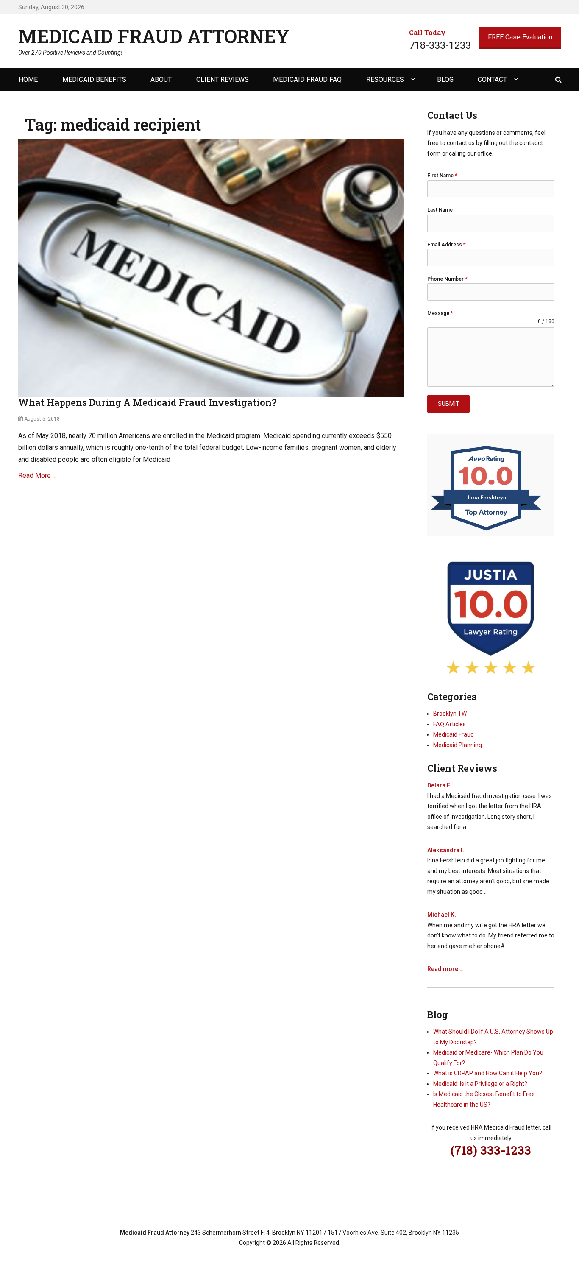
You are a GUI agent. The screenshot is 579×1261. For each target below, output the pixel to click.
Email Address (446, 245)
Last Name (440, 210)
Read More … (37, 475)
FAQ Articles (449, 724)
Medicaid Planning (457, 745)
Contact (492, 79)
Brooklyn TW (450, 713)
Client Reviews (222, 79)
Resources (385, 79)
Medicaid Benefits (94, 79)
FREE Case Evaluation (520, 37)
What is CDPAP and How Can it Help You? (487, 1073)
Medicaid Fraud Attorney (154, 36)
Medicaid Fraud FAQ (307, 79)
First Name (442, 176)
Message (440, 313)
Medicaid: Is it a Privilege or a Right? (480, 1083)
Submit (448, 403)
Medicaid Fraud (453, 734)
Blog (445, 79)
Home (28, 79)
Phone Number (447, 279)
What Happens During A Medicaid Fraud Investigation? (147, 402)
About (161, 79)
